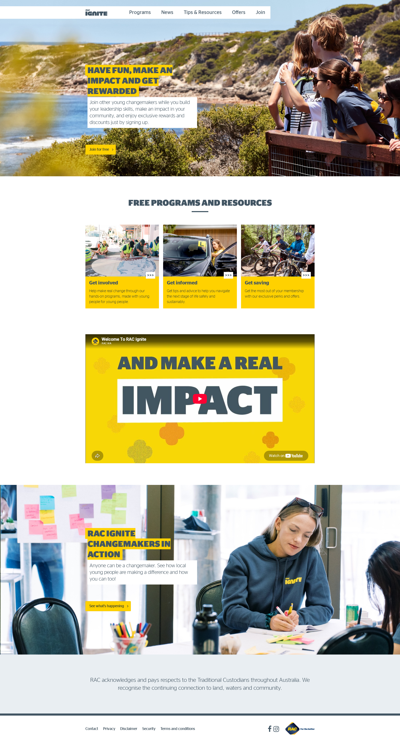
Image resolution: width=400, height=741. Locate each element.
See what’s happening (106, 606)
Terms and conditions (177, 729)
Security (148, 729)
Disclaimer (128, 729)
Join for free (99, 149)
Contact (91, 729)
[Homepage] (300, 728)
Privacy (109, 729)
